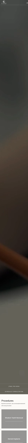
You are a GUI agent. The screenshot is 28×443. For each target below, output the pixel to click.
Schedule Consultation (14, 391)
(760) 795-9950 (14, 386)
